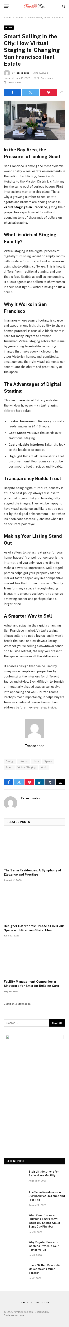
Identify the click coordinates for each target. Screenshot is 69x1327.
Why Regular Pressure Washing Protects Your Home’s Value (44, 1246)
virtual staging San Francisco (25, 207)
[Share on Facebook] (12, 92)
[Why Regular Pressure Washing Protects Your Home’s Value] (14, 1247)
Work (44, 767)
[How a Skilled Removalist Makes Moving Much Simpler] (14, 1270)
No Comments (45, 78)
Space (48, 761)
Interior (23, 761)
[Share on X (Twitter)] (30, 92)
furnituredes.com (14, 1315)
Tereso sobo (22, 72)
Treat (9, 767)
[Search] (63, 6)
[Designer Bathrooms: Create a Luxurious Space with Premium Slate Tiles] (34, 904)
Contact (26, 1302)
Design (10, 761)
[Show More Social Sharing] (61, 92)
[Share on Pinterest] (48, 92)
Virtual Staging (26, 767)
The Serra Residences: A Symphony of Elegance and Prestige (47, 1196)
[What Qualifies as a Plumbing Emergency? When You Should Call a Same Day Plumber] (14, 1220)
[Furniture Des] (34, 6)
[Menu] (6, 6)
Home (8, 27)
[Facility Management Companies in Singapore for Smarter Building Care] (34, 959)
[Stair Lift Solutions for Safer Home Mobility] (14, 1176)
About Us (42, 1302)
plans (36, 761)
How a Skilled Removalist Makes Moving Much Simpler (45, 1269)
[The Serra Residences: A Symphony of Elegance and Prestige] (34, 848)
